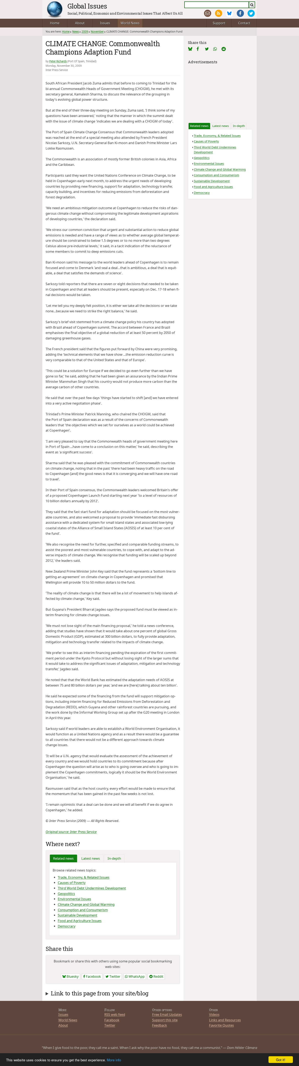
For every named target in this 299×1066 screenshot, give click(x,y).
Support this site (165, 1020)
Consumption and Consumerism (83, 909)
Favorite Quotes (221, 1025)
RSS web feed (114, 1014)
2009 (85, 31)
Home (54, 23)
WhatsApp (136, 976)
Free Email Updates (167, 1014)
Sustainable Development (77, 915)
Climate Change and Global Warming (86, 904)
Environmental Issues (74, 899)
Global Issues (87, 5)
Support (219, 23)
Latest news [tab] (90, 858)
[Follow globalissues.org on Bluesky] (229, 13)
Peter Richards (58, 61)
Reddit (158, 976)
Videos (214, 1014)
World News (130, 23)
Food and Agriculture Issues (79, 920)
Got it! (280, 1059)
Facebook (93, 976)
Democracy (66, 926)
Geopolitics (66, 893)
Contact (244, 23)
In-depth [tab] (114, 858)
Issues (105, 23)
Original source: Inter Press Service (71, 831)
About (80, 23)
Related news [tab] (63, 858)
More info (114, 1059)
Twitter (114, 976)
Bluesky (72, 976)
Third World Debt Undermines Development (92, 888)
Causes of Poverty (71, 882)
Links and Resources (225, 1020)
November (97, 31)
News (75, 31)
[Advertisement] (220, 90)
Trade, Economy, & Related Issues (83, 877)
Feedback (159, 1025)
